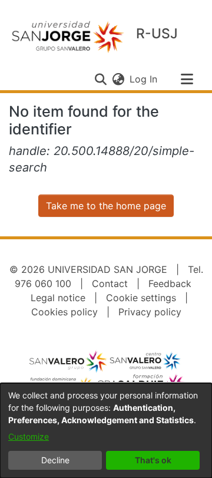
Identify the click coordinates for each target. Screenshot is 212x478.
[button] (100, 79)
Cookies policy (64, 312)
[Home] (68, 36)
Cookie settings (141, 298)
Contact (110, 283)
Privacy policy (149, 312)
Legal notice (58, 298)
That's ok (153, 460)
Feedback (169, 283)
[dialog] (106, 430)
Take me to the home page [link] (106, 206)
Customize (28, 436)
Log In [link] (144, 79)
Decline (55, 460)
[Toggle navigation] (186, 79)
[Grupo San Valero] (68, 361)
